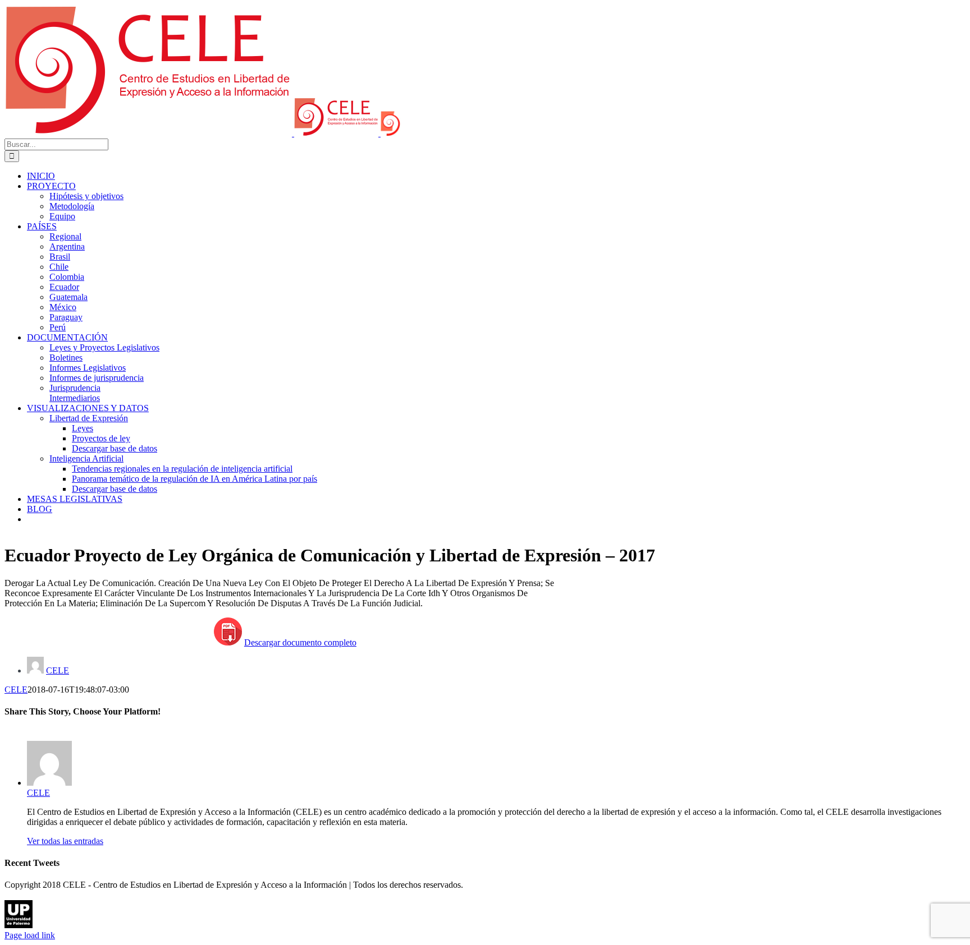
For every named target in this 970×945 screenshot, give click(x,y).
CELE (57, 670)
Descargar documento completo (300, 642)
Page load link (29, 935)
